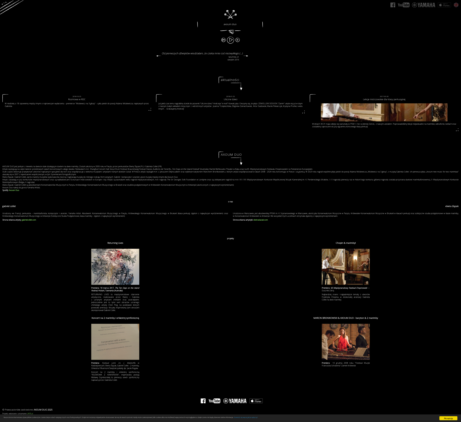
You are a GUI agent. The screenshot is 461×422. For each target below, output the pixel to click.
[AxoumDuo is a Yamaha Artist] (423, 4)
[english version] (456, 4)
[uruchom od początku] (223, 39)
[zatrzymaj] (237, 39)
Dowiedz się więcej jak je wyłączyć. (246, 417)
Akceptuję (448, 418)
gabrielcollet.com (29, 220)
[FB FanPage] (392, 4)
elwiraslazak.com (260, 220)
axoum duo (230, 24)
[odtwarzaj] (230, 40)
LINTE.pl (30, 413)
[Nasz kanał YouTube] (404, 4)
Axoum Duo (14, 190)
